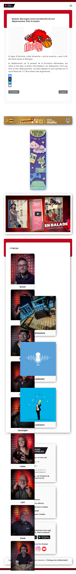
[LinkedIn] (38, 82)
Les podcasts (38, 379)
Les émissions (38, 333)
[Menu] (71, 6)
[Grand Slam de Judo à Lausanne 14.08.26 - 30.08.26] (38, 120)
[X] (38, 79)
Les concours (38, 424)
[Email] (38, 85)
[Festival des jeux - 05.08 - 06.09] (38, 160)
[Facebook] (38, 76)
